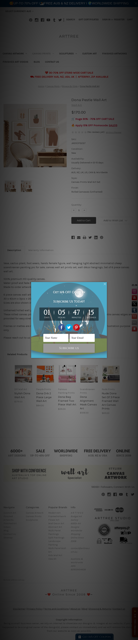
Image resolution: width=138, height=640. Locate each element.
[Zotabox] (104, 355)
